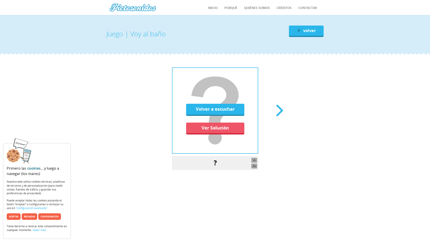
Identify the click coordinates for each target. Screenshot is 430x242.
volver (309, 30)
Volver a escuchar (215, 109)
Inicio (213, 8)
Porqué (230, 8)
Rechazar (29, 216)
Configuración (50, 216)
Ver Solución (215, 128)
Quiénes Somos (257, 8)
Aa (254, 166)
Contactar (307, 8)
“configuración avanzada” (31, 208)
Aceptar (13, 216)
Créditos (284, 8)
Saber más (39, 230)
